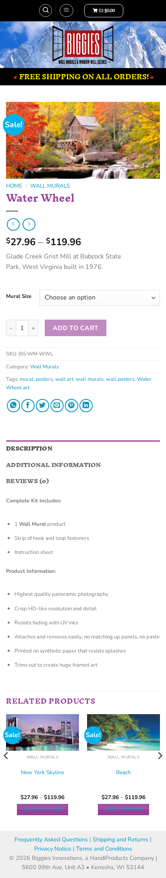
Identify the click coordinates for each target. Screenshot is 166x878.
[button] (66, 10)
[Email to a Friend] (57, 405)
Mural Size (18, 297)
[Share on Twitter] (42, 405)
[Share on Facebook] (28, 405)
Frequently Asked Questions (51, 839)
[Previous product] (29, 224)
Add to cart (76, 328)
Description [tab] (29, 448)
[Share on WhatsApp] (13, 405)
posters (44, 379)
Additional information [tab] (53, 464)
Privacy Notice (53, 849)
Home (14, 186)
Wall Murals (50, 186)
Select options (42, 809)
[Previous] (6, 771)
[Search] (45, 10)
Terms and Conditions (104, 849)
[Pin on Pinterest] (71, 405)
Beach (123, 772)
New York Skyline (42, 772)
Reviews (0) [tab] (27, 481)
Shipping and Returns (120, 839)
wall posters (120, 379)
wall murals (90, 379)
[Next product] (13, 224)
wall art (64, 379)
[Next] (159, 771)
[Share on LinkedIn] (86, 405)
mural (26, 379)
